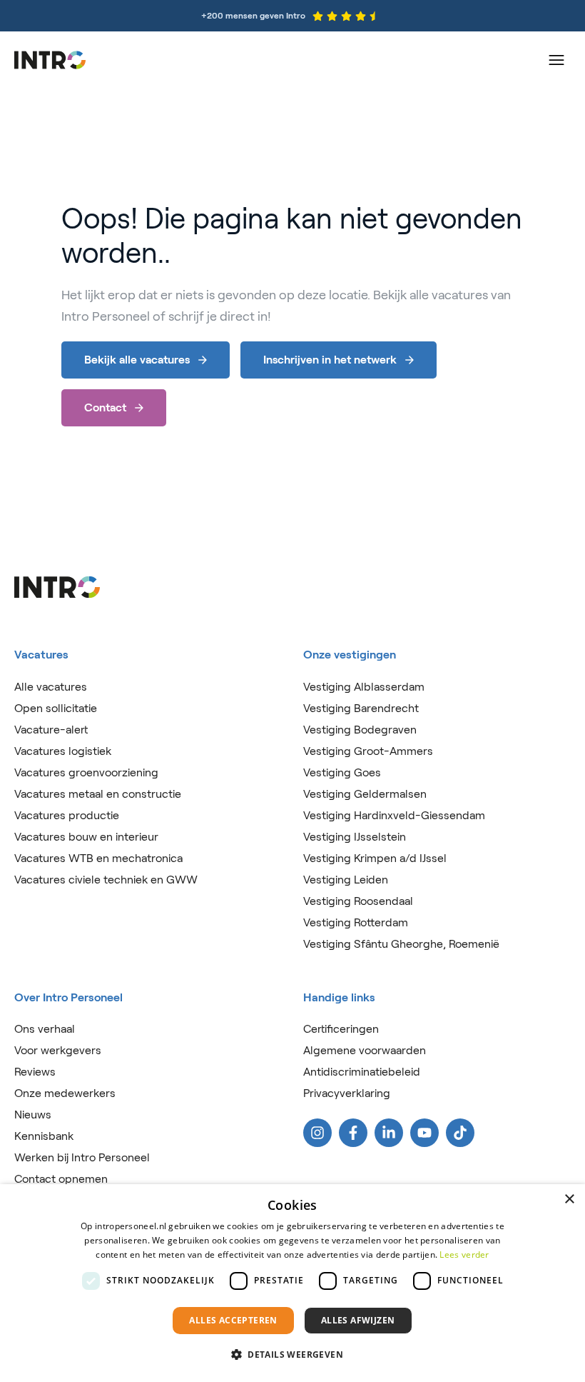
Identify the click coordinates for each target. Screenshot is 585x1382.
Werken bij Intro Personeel (82, 1157)
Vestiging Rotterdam (355, 922)
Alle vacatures (50, 687)
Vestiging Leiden (345, 879)
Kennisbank (43, 1136)
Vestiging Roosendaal (358, 901)
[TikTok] (460, 1132)
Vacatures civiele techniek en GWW (106, 879)
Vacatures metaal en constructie (97, 794)
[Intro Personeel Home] (50, 60)
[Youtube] (424, 1132)
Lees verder (464, 1254)
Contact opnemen (61, 1179)
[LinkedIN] (389, 1132)
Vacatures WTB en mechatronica (98, 858)
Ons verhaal (44, 1029)
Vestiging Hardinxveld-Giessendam (394, 815)
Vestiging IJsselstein (354, 837)
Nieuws (32, 1114)
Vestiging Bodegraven (360, 729)
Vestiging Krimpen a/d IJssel (375, 858)
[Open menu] (556, 60)
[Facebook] (353, 1132)
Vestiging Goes (342, 772)
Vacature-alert (51, 729)
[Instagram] (317, 1132)
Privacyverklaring (346, 1093)
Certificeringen (341, 1029)
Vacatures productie (66, 815)
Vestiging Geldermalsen (365, 794)
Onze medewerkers (65, 1093)
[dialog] (292, 1283)
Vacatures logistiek (62, 751)
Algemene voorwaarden (364, 1050)
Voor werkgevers (57, 1050)
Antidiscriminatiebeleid (361, 1072)
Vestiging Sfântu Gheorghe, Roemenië (401, 944)
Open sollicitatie (55, 708)
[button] (292, 1355)
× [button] (569, 1199)
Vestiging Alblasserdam (363, 687)
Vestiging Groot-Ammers (368, 751)
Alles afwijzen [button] (358, 1320)
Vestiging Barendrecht (361, 708)
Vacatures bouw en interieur (86, 837)
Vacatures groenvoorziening (86, 772)
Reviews (35, 1072)
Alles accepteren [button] (233, 1320)
